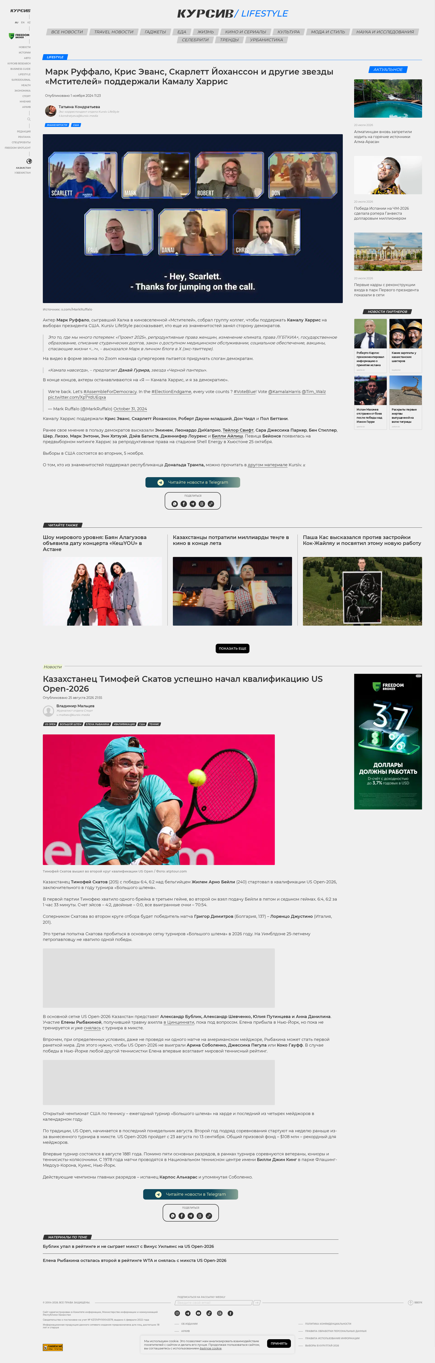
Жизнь (205, 31)
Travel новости (114, 31)
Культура (288, 31)
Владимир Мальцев (75, 706)
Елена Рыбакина (97, 724)
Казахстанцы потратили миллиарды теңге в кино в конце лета (231, 540)
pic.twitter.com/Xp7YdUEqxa (77, 397)
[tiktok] (209, 1313)
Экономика (22, 90)
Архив (26, 107)
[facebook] (230, 1313)
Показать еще (232, 648)
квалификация (124, 724)
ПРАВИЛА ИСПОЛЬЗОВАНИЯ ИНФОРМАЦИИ (332, 1338)
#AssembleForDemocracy (110, 391)
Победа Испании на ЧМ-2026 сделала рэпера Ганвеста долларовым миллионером (381, 213)
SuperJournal (21, 79)
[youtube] (198, 1313)
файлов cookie (211, 1348)
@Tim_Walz (314, 391)
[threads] (219, 1313)
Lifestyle (24, 74)
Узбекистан (22, 172)
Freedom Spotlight (18, 147)
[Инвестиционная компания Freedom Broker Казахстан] (19, 36)
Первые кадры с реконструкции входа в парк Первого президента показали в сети (386, 290)
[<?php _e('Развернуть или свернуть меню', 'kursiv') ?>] (29, 161)
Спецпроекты (21, 142)
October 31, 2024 (130, 408)
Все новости (67, 31)
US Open (50, 724)
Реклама (24, 137)
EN (22, 22)
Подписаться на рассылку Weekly (201, 1297)
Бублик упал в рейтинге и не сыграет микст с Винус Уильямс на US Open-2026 (128, 1246)
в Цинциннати (179, 1022)
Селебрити (195, 39)
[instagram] (177, 1313)
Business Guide (20, 69)
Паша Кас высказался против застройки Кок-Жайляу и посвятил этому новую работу (362, 540)
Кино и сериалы (246, 31)
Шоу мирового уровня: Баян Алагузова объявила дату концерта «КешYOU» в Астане (95, 543)
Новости (25, 47)
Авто (27, 58)
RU (16, 22)
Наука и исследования (385, 31)
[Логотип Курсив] (20, 10)
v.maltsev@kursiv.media (73, 715)
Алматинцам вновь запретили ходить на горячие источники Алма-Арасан (383, 137)
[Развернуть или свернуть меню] (29, 119)
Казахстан (23, 167)
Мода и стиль (328, 31)
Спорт (26, 96)
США (76, 125)
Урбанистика (267, 39)
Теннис (154, 724)
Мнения (25, 101)
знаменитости (57, 125)
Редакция (24, 131)
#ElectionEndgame (171, 391)
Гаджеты (155, 31)
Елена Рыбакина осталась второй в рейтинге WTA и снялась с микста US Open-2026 (134, 1260)
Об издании (189, 1324)
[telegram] (188, 1313)
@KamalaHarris (284, 391)
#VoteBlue (245, 391)
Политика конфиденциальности (328, 1324)
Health (26, 85)
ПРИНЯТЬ (279, 1343)
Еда (182, 31)
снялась (92, 1027)
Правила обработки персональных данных (336, 1331)
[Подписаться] (256, 1302)
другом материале (268, 464)
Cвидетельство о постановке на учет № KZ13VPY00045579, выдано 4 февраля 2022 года (96, 1319)
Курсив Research (19, 63)
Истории (25, 52)
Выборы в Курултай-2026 (322, 1345)
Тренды (229, 39)
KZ (29, 22)
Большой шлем (71, 724)
